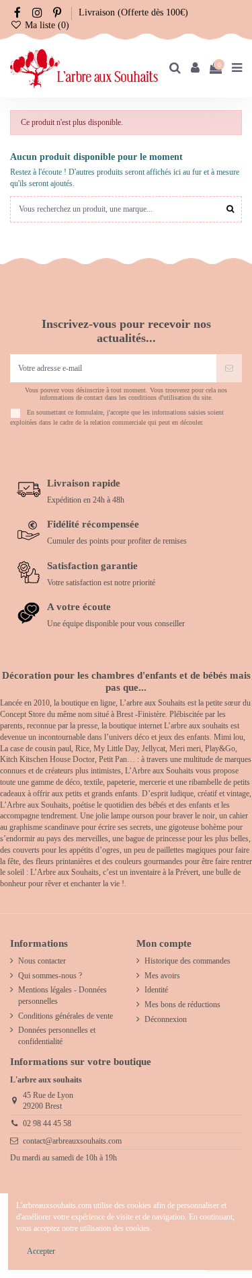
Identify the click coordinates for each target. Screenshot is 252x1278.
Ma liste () (45, 25)
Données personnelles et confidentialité (56, 1035)
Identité (156, 989)
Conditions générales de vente (65, 1016)
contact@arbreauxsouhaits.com (72, 1141)
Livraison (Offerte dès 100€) (133, 12)
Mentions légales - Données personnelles (62, 995)
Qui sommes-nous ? (50, 975)
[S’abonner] (229, 368)
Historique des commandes (187, 961)
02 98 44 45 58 (47, 1123)
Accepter (41, 1251)
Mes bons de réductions (182, 1004)
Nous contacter (42, 961)
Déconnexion (165, 1019)
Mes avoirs (162, 975)
